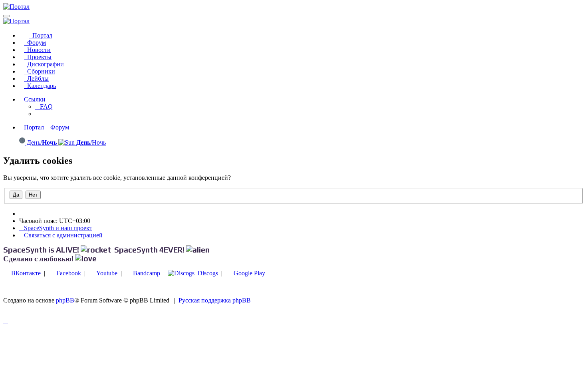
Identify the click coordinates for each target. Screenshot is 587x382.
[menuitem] (44, 106)
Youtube (105, 273)
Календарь (40, 85)
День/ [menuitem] (41, 142)
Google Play (247, 273)
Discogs (206, 273)
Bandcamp (145, 273)
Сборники (39, 71)
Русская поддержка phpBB (214, 300)
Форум (35, 42)
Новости (37, 49)
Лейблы (36, 78)
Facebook (67, 273)
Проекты (38, 57)
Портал (40, 35)
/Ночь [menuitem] (91, 142)
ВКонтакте (24, 273)
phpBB (65, 300)
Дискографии (44, 64)
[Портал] (16, 6)
